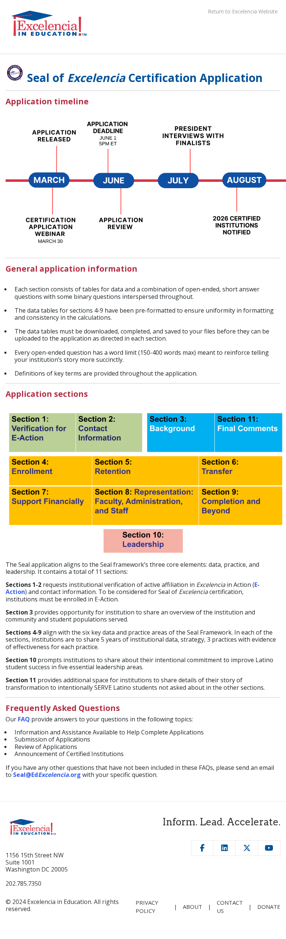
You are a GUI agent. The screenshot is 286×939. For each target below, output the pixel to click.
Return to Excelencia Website (243, 11)
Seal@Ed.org (47, 775)
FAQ (24, 719)
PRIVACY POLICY (147, 906)
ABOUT (192, 906)
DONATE (268, 906)
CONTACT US (230, 906)
